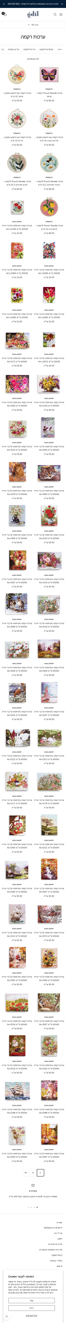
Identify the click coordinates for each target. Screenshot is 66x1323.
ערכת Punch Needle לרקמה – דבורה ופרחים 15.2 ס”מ (49, 183)
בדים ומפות (13, 49)
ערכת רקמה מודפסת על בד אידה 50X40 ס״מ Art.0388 (49, 1111)
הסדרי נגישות (56, 1260)
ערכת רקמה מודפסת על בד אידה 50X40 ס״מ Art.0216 (17, 1067)
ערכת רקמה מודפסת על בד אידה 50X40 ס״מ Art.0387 (49, 1155)
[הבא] (25, 1172)
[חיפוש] (55, 14)
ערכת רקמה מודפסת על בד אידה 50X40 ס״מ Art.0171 (17, 802)
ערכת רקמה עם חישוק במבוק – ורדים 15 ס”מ (17, 139)
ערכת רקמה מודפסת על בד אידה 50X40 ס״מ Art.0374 (49, 934)
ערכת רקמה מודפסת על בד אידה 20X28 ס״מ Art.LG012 (49, 360)
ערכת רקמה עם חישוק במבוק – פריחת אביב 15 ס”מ (49, 139)
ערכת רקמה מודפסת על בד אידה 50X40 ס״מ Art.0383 (17, 404)
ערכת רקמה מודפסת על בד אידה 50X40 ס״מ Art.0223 (17, 448)
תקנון (60, 1238)
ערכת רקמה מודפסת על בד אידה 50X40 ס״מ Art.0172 (17, 360)
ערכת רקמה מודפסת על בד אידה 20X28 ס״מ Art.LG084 (17, 271)
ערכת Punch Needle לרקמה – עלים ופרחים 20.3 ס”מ (17, 183)
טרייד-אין (58, 1233)
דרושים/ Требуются (53, 1227)
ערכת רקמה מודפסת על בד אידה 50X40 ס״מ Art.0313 (49, 757)
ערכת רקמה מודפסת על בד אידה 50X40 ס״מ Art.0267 (17, 581)
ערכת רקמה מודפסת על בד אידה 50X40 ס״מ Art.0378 (17, 492)
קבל (31, 1300)
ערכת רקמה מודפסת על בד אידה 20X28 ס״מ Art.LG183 (17, 227)
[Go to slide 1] (37, 1207)
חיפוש (59, 1266)
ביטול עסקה (57, 1255)
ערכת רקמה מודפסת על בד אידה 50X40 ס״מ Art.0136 (49, 404)
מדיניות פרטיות (15, 1292)
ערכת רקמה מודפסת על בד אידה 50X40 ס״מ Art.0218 (49, 625)
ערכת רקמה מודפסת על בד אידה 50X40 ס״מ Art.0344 (17, 846)
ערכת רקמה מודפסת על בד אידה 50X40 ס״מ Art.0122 (17, 757)
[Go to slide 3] (31, 1207)
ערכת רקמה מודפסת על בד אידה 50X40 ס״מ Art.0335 (17, 890)
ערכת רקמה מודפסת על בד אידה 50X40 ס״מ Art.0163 (49, 1067)
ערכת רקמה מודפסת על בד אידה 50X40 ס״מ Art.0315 (17, 713)
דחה (31, 1308)
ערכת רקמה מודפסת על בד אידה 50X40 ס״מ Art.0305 (49, 978)
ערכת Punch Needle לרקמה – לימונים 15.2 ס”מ (49, 227)
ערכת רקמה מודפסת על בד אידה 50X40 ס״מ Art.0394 (49, 448)
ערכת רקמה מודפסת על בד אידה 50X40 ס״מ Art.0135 (49, 581)
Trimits (49, 89)
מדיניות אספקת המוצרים (50, 1249)
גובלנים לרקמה (46, 49)
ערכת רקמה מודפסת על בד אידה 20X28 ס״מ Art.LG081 (49, 316)
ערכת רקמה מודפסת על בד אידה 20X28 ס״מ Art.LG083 (17, 316)
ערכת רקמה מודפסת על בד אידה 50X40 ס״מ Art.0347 (49, 713)
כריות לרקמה (29, 49)
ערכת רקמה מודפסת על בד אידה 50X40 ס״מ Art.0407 (49, 890)
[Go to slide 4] (28, 1207)
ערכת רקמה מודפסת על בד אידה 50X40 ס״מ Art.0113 (17, 934)
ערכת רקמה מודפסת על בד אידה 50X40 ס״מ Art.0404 (49, 669)
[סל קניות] (5, 14)
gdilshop (17, 221)
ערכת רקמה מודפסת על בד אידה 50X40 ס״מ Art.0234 (17, 1023)
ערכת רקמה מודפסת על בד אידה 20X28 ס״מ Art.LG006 (49, 271)
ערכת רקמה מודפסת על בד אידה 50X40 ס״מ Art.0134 (49, 536)
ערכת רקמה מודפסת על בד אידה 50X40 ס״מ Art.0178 (49, 802)
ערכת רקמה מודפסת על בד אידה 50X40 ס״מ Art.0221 (49, 846)
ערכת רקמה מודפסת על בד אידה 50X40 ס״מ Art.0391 (17, 978)
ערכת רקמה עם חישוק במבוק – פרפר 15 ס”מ (17, 95)
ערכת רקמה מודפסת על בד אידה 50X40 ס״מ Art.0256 (17, 669)
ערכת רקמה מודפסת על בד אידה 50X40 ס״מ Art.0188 (17, 1111)
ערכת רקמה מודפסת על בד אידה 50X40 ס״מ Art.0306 (17, 536)
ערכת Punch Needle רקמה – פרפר (49, 95)
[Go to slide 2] (34, 1207)
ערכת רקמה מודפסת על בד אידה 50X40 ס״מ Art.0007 (49, 1023)
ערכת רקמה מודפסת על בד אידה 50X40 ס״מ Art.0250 (17, 1155)
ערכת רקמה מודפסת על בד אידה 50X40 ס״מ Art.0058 (17, 625)
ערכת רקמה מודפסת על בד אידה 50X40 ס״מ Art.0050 (49, 492)
